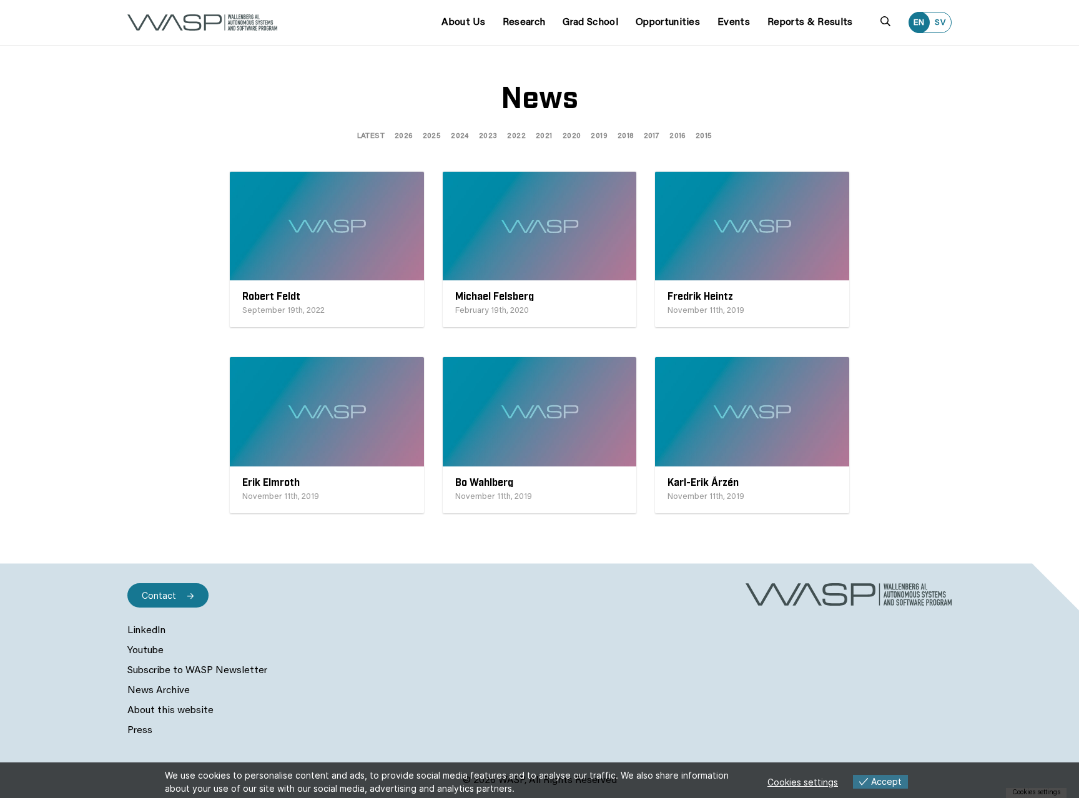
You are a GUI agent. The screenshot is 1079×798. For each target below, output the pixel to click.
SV (940, 23)
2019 (599, 136)
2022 (516, 136)
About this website (170, 711)
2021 (544, 136)
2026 (404, 136)
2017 (652, 136)
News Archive (158, 691)
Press (139, 731)
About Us (463, 22)
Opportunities (668, 22)
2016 (677, 136)
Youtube (145, 651)
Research (524, 22)
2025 (432, 136)
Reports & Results (809, 22)
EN (919, 23)
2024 (460, 136)
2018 (626, 136)
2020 (572, 136)
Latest (371, 136)
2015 (704, 136)
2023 (488, 136)
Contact (159, 595)
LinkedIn (146, 631)
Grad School (590, 22)
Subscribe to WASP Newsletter (197, 671)
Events (733, 22)
